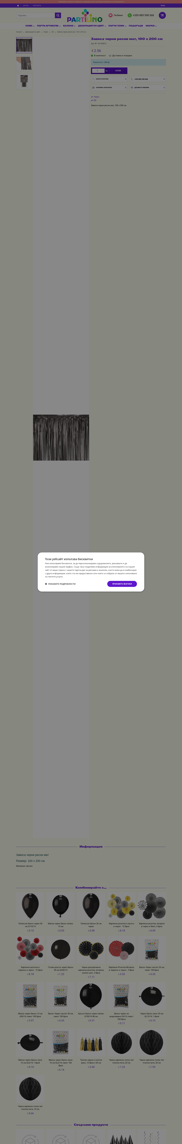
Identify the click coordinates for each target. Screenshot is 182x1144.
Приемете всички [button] (122, 584)
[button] (60, 583)
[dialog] (91, 572)
